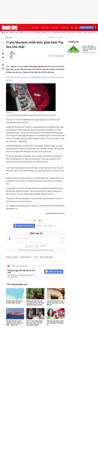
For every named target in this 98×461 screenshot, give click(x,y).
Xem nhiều (12, 32)
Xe (48, 32)
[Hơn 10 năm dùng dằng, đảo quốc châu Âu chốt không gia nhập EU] (35, 313)
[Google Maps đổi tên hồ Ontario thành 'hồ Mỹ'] (15, 293)
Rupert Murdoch (25, 257)
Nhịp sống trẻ (58, 32)
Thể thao (74, 32)
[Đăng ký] (53, 272)
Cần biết (55, 27)
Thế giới (26, 32)
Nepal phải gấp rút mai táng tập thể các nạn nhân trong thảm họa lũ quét (35, 303)
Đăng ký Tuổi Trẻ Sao (86, 27)
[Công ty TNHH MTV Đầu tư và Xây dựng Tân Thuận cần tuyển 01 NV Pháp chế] (73, 49)
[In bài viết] (2, 68)
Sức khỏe (90, 32)
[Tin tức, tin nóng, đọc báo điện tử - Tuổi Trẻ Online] (9, 27)
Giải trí (69, 32)
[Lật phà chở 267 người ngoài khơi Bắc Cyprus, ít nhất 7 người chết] (15, 313)
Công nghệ (44, 32)
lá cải (36, 257)
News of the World (46, 257)
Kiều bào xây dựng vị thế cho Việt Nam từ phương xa (55, 323)
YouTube (45, 27)
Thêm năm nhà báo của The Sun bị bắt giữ (21, 77)
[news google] (56, 56)
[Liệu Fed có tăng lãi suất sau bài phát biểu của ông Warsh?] (56, 293)
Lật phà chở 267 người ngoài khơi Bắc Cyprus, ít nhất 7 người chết (14, 323)
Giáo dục (79, 32)
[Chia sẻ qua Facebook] (45, 225)
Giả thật (95, 32)
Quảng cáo (65, 27)
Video (16, 32)
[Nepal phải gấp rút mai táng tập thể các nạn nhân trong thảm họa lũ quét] (35, 293)
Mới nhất (6, 32)
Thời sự (21, 32)
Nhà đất (85, 32)
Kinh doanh (38, 32)
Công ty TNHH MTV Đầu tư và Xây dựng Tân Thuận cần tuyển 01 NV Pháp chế (89, 48)
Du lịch (51, 32)
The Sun (15, 257)
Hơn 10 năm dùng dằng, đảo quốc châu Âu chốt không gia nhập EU (34, 323)
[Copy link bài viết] (49, 225)
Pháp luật (31, 32)
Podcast (36, 27)
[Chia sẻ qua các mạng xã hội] (54, 225)
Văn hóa (64, 32)
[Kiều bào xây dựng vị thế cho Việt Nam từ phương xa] (56, 313)
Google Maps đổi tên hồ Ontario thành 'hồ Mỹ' (14, 302)
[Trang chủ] (2, 32)
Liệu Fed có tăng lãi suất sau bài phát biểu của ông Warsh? (55, 303)
